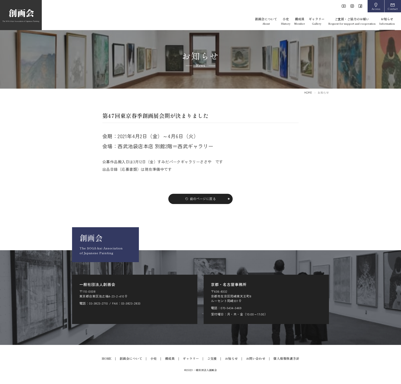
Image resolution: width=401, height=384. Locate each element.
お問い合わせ (255, 358)
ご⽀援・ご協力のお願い (352, 21)
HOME (308, 92)
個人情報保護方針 (286, 358)
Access (376, 8)
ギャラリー (317, 21)
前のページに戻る (203, 198)
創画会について (266, 21)
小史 (286, 21)
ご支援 (212, 358)
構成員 (299, 21)
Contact (393, 8)
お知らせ (387, 21)
